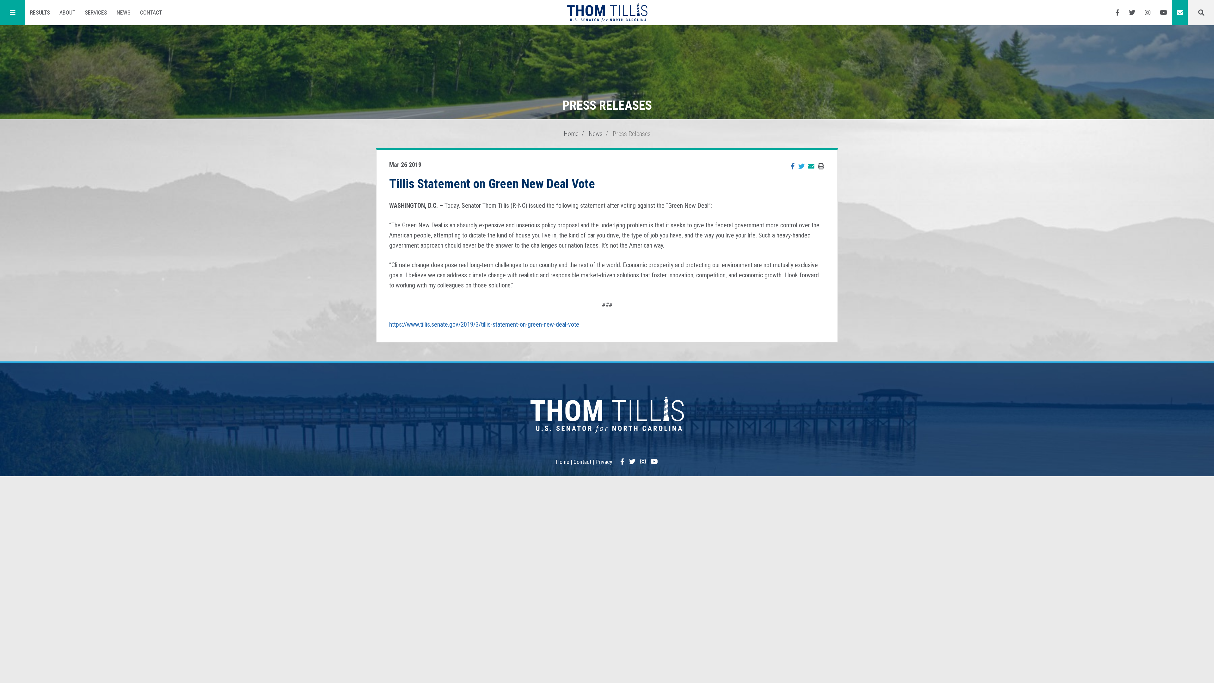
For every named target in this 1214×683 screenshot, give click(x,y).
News (124, 12)
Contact (151, 12)
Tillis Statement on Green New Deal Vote (492, 183)
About (67, 12)
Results (40, 12)
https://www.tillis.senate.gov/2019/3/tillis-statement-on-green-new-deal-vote (484, 324)
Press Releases (632, 134)
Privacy (604, 461)
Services (96, 12)
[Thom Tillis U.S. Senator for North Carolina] (607, 12)
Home (571, 134)
